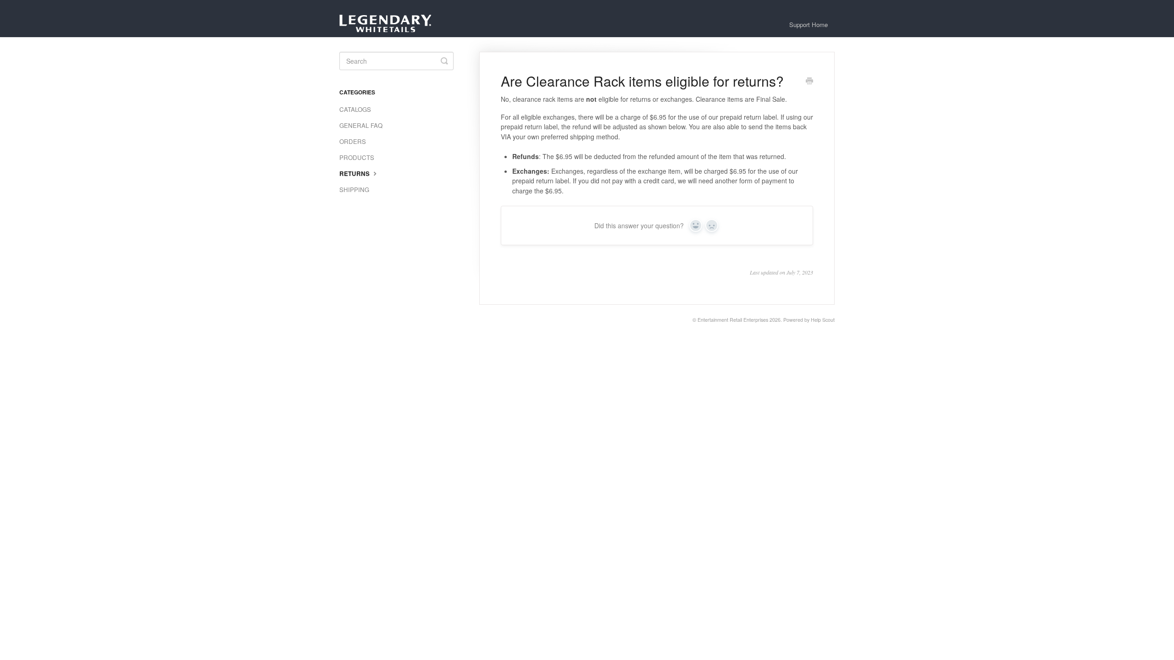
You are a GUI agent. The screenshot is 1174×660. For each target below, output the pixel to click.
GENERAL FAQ (360, 125)
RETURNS (355, 173)
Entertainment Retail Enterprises (733, 319)
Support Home (808, 24)
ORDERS (352, 141)
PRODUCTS (356, 157)
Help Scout (823, 319)
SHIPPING (354, 189)
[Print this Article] (809, 82)
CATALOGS (355, 109)
